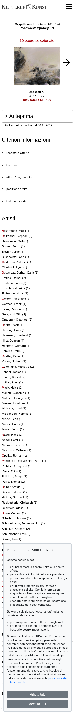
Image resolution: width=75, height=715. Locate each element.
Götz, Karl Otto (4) (14, 314)
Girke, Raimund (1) (14, 309)
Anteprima (19, 116)
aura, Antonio (12, 513)
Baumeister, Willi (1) (15, 241)
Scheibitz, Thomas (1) (16, 518)
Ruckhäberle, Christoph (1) (20, 502)
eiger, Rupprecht (14, 298)
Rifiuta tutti (37, 694)
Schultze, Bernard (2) (16, 528)
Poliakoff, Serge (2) (14, 476)
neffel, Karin (11, 356)
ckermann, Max (13, 230)
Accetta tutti (37, 704)
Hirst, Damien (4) (13, 340)
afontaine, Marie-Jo (16, 366)
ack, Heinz (10, 387)
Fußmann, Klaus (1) (15, 293)
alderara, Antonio (14, 262)
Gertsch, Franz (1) (14, 304)
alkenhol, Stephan (15, 236)
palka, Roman (12, 455)
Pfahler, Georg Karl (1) (17, 466)
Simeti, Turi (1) (11, 539)
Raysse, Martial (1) (14, 492)
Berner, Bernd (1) (13, 246)
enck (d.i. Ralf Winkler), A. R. (22, 460)
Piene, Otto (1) (11, 471)
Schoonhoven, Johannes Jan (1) (23, 523)
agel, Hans (10, 434)
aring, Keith (11, 324)
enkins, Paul (11, 351)
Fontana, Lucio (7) (14, 283)
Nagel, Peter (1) (12, 439)
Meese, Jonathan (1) (15, 403)
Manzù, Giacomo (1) (15, 392)
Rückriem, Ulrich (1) (15, 507)
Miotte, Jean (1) (12, 419)
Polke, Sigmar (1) (13, 481)
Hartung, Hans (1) (14, 330)
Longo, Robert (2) (13, 377)
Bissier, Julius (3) (13, 251)
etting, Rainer (12, 277)
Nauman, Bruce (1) (14, 445)
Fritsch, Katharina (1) (16, 288)
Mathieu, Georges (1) (16, 398)
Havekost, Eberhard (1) (17, 335)
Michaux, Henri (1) (14, 408)
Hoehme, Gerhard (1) (16, 345)
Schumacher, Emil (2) (16, 534)
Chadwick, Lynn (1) (14, 267)
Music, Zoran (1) (13, 429)
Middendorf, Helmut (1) (17, 413)
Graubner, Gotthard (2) (17, 319)
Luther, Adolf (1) (12, 382)
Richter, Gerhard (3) (15, 497)
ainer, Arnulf (11, 487)
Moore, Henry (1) (13, 424)
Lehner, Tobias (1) (14, 371)
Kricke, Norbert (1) (14, 361)
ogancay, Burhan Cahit (18, 272)
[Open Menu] (69, 6)
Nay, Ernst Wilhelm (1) (16, 450)
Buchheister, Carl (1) (15, 256)
